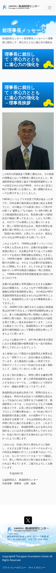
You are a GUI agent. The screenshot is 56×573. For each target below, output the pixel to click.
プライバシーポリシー (14, 567)
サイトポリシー (37, 567)
